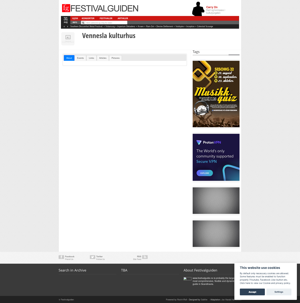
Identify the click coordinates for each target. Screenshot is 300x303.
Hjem (75, 18)
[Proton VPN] (216, 157)
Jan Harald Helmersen (231, 299)
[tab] (69, 58)
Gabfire (204, 299)
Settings (279, 292)
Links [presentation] (91, 58)
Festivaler (106, 18)
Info (75, 22)
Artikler (123, 18)
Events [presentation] (80, 58)
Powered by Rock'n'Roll (176, 299)
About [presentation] (69, 58)
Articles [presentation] (102, 58)
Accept (252, 292)
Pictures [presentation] (116, 58)
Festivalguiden (66, 299)
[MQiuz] (216, 93)
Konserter (88, 18)
